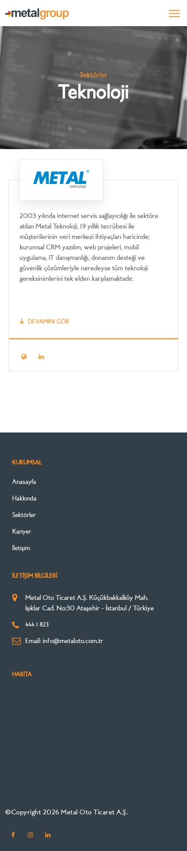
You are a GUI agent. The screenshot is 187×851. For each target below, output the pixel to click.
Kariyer (21, 532)
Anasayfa (24, 482)
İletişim (21, 548)
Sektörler (24, 515)
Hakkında (24, 499)
